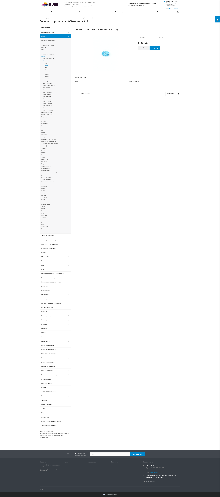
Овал (46, 65)
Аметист (43, 128)
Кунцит (43, 213)
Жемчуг (43, 137)
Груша (46, 67)
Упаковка (44, 396)
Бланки (43, 252)
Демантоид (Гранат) (46, 175)
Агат (42, 184)
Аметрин (43, 202)
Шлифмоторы (45, 417)
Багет (46, 72)
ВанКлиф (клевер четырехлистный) (50, 43)
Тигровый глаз (45, 231)
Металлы (44, 311)
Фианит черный (47, 101)
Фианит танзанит (47, 105)
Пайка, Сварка (45, 341)
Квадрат (47, 69)
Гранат (43, 130)
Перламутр (44, 161)
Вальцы (43, 261)
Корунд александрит (46, 114)
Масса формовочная (47, 307)
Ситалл (43, 157)
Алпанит (43, 121)
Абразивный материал (47, 32)
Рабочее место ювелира (48, 366)
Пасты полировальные (47, 345)
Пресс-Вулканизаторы (47, 362)
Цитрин (43, 132)
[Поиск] (177, 12)
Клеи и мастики (45, 290)
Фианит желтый (47, 90)
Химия (43, 408)
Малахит (43, 228)
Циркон (43, 199)
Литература (44, 299)
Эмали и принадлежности (48, 425)
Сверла (43, 387)
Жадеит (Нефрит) (46, 179)
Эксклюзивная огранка (47, 45)
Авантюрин (44, 215)
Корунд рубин (45, 116)
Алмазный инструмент (47, 235)
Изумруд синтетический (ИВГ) (49, 141)
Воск (42, 269)
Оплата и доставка (121, 12)
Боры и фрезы (45, 256)
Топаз (42, 125)
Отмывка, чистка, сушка (48, 337)
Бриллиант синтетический (48, 40)
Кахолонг (43, 211)
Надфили (44, 324)
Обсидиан (43, 193)
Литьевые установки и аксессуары (51, 303)
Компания (54, 12)
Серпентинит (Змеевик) (47, 181)
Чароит (43, 206)
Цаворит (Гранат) (46, 177)
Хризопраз (44, 197)
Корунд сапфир (45, 119)
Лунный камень (45, 226)
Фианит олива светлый (49, 85)
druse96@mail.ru (150, 481)
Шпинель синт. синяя (46, 112)
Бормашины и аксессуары (48, 248)
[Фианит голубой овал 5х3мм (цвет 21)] (106, 53)
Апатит (43, 219)
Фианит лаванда (47, 99)
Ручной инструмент (47, 383)
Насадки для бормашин (48, 315)
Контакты (160, 12)
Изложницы (44, 286)
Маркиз (47, 76)
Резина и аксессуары (47, 370)
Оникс (43, 190)
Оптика (43, 332)
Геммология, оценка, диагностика (51, 282)
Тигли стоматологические (48, 391)
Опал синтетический (46, 52)
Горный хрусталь (45, 159)
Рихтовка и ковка (46, 379)
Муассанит (44, 47)
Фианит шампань (47, 103)
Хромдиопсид (45, 155)
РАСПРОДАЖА (45, 28)
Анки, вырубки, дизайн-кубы (49, 240)
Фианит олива (47, 87)
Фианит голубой (47, 60)
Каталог (82, 12)
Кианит (43, 224)
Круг (46, 63)
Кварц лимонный (45, 168)
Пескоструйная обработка (48, 349)
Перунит (43, 195)
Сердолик (44, 186)
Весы (42, 265)
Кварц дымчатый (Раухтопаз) (49, 139)
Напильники (44, 328)
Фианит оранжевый (48, 108)
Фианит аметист (47, 94)
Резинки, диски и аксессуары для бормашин (53, 375)
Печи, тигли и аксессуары (48, 353)
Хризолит (44, 134)
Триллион (47, 78)
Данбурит (43, 222)
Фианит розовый (47, 92)
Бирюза (43, 152)
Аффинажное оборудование (49, 244)
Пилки (43, 358)
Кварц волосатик (46, 166)
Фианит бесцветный (48, 58)
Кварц (43, 188)
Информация (91, 462)
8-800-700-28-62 (172, 1)
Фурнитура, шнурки (46, 404)
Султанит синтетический (47, 54)
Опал (42, 49)
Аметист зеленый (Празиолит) (49, 143)
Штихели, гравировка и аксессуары (51, 421)
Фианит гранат (47, 96)
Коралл (43, 150)
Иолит (43, 208)
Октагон (47, 74)
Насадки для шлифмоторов (49, 320)
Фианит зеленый (47, 83)
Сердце (47, 81)
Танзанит (43, 148)
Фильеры (44, 400)
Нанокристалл (45, 123)
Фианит (43, 56)
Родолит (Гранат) (46, 146)
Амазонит (44, 217)
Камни (43, 36)
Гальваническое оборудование (50, 278)
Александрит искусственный (49, 172)
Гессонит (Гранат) (46, 204)
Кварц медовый (45, 170)
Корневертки (45, 294)
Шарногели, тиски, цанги (48, 413)
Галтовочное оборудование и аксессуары (53, 273)
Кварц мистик (45, 163)
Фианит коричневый (48, 110)
